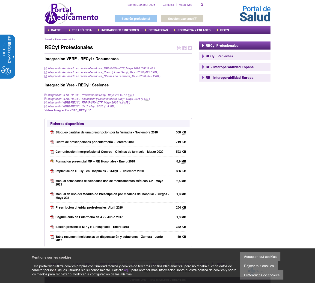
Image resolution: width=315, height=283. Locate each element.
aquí (127, 269)
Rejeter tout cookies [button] (259, 265)
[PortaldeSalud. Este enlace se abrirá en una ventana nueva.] (255, 13)
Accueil (48, 39)
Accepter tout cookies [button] (260, 256)
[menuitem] (55, 30)
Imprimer (179, 48)
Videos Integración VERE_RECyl (66, 110)
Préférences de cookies (262, 274)
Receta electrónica (65, 39)
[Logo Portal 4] (71, 13)
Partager (184, 48)
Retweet (190, 48)
